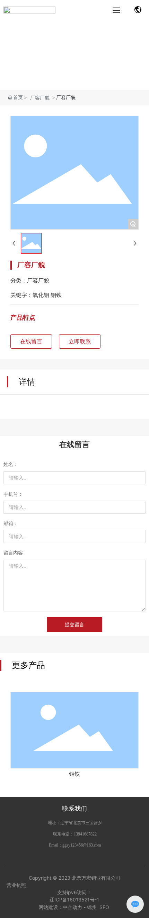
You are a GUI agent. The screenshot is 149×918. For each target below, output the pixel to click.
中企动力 (72, 907)
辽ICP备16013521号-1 (74, 899)
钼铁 (74, 774)
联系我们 (74, 808)
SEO (105, 907)
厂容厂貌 (40, 97)
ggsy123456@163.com (81, 845)
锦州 (92, 907)
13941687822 (85, 834)
